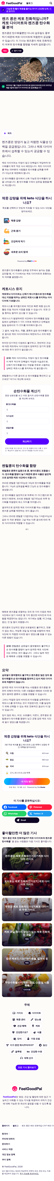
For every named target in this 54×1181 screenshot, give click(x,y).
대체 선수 (28, 1058)
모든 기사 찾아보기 (27, 1067)
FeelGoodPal (9, 1097)
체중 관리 (20, 1019)
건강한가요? (22, 1032)
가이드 (20, 1013)
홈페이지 (6, 1125)
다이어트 (36, 1013)
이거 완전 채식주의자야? (22, 1045)
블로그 (29, 3)
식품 (39, 1032)
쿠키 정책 (6, 1159)
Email (23, 820)
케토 (5, 51)
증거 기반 (17, 51)
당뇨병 (38, 1019)
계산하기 (27, 441)
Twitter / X (38, 813)
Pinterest (38, 807)
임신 (45, 1045)
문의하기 (6, 1144)
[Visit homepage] (27, 1088)
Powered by (27, 261)
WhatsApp (13, 813)
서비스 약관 (7, 1149)
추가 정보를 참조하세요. (29, 1173)
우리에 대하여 (8, 1138)
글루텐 (18, 1051)
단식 (19, 1038)
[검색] (51, 3)
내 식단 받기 (27, 781)
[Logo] (11, 3)
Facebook (12, 807)
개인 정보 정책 (8, 1154)
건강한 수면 (36, 1051)
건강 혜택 (21, 1026)
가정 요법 (35, 1038)
